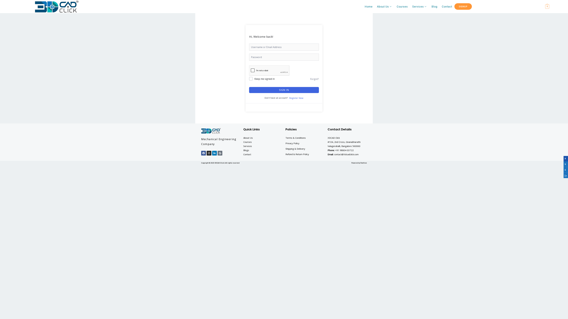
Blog (434, 6)
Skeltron (363, 163)
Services (418, 6)
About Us (383, 6)
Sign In (284, 90)
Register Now (296, 97)
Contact (447, 6)
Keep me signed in (264, 78)
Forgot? (314, 79)
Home (369, 6)
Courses (402, 6)
